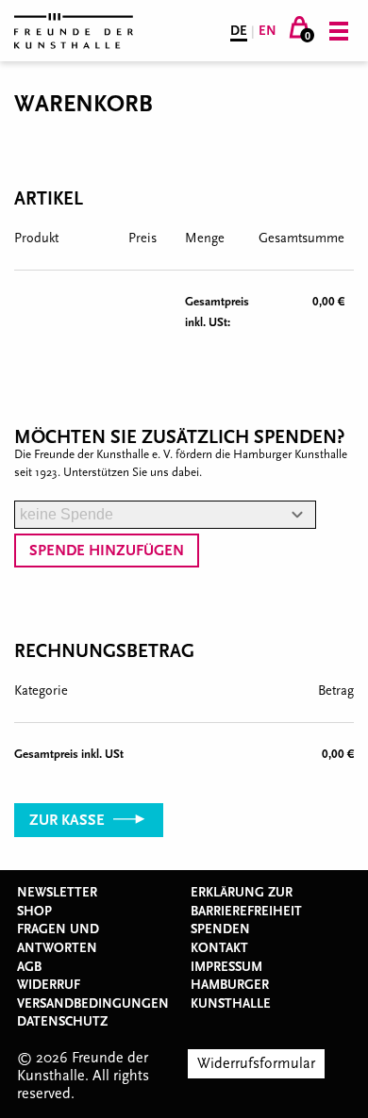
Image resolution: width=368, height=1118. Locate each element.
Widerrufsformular (256, 1063)
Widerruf (48, 985)
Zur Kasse (69, 820)
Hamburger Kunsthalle (231, 994)
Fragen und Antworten (58, 939)
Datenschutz (62, 1021)
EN (267, 31)
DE (238, 31)
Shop (34, 911)
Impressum (226, 967)
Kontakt (219, 948)
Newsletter (57, 892)
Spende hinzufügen (106, 550)
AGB (29, 967)
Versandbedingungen (93, 1003)
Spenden (220, 929)
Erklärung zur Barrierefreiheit (246, 902)
